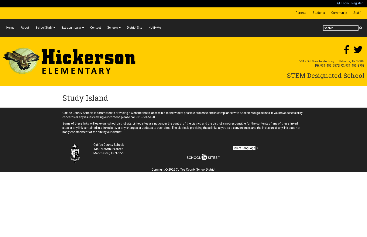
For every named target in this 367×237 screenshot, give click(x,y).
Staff (357, 12)
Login (344, 3)
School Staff (44, 27)
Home (10, 27)
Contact (95, 27)
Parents (301, 12)
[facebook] (346, 52)
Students (319, 12)
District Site (134, 27)
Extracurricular (72, 27)
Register (357, 3)
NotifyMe (155, 27)
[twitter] (358, 52)
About (25, 27)
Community (339, 12)
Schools (113, 27)
